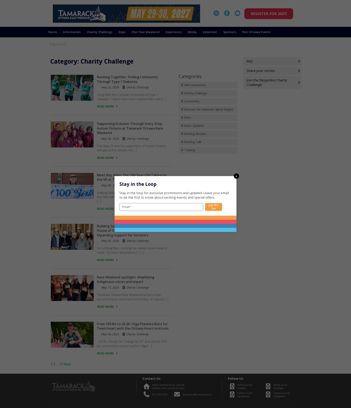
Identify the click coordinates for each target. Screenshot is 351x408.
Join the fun (214, 206)
